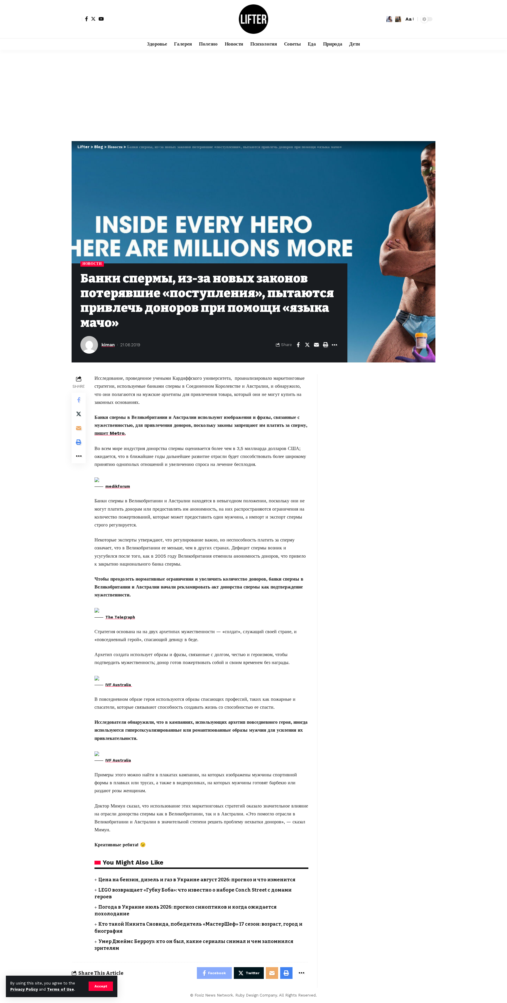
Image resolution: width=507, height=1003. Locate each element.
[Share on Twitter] (307, 345)
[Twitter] (93, 18)
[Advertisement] (253, 94)
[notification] (389, 19)
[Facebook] (86, 18)
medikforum (117, 486)
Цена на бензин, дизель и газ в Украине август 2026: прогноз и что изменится (196, 879)
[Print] (325, 345)
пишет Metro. (110, 433)
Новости (92, 264)
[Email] (316, 345)
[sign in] (77, 19)
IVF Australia (118, 685)
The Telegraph (120, 617)
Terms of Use (60, 989)
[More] (334, 345)
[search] (398, 19)
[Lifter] (253, 19)
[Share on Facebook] (298, 345)
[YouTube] (101, 18)
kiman (108, 344)
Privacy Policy (24, 989)
